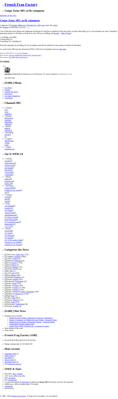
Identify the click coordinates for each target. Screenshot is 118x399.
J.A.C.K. (8, 227)
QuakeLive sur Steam (12, 245)
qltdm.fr (7, 128)
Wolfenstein (20, 304)
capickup (8, 120)
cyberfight (8, 175)
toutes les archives (14, 364)
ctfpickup (8, 124)
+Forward (8, 172)
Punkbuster (19, 281)
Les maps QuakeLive (12, 96)
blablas (19, 374)
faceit (7, 145)
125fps (7, 143)
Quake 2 (16, 285)
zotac (55, 25)
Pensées (15, 279)
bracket (56, 33)
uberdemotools (10, 215)
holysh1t (8, 135)
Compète (16, 257)
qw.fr (6, 112)
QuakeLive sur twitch (12, 190)
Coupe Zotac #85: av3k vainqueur (20, 20)
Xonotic (16, 306)
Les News (8, 88)
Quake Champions (27, 292)
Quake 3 (16, 288)
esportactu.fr (9, 166)
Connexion (9, 98)
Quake (14, 283)
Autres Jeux (19, 254)
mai (11, 16)
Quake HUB (9, 188)
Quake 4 (16, 290)
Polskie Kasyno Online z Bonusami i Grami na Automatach (31, 318)
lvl (5, 137)
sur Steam (11, 378)
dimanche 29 (4, 16)
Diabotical (18, 261)
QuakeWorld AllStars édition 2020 (21, 324)
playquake (8, 168)
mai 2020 (8, 358)
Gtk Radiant (9, 206)
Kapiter (5, 27)
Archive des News (11, 92)
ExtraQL (8, 208)
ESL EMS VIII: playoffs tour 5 (18, 57)
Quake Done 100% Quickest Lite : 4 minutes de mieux (29, 326)
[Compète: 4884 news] (17, 25)
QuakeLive (19, 294)
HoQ (6, 199)
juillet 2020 (9, 356)
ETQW (15, 269)
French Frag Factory (21, 4)
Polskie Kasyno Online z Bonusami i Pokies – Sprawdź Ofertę (32, 322)
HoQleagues (9, 141)
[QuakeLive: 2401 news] (35, 25)
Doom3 (15, 267)
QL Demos (9, 236)
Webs (13, 302)
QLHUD (8, 231)
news (14, 374)
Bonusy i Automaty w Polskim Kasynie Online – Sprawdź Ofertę (33, 320)
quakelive (8, 114)
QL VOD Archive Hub (13, 240)
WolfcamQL (9, 224)
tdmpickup (8, 122)
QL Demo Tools (10, 217)
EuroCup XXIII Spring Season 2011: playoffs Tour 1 (25, 55)
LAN (13, 273)
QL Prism (8, 211)
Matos (13, 275)
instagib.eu (8, 181)
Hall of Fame (66, 33)
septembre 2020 (10, 354)
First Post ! (8, 94)
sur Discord (12, 380)
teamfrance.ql (9, 149)
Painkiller (17, 277)
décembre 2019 (10, 362)
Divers (14, 263)
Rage (13, 296)
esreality (8, 161)
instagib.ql (8, 130)
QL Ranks (8, 238)
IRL (11, 271)
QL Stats (8, 233)
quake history (9, 163)
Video (13, 298)
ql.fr (6, 110)
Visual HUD (9, 213)
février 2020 (9, 360)
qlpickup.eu (9, 118)
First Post (25, 382)
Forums (7, 90)
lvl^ (6, 193)
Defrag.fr (8, 184)
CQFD (14, 259)
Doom (14, 265)
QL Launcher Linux (12, 222)
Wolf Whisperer (10, 220)
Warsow (16, 300)
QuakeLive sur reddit (12, 242)
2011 (14, 16)
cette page (62, 49)
